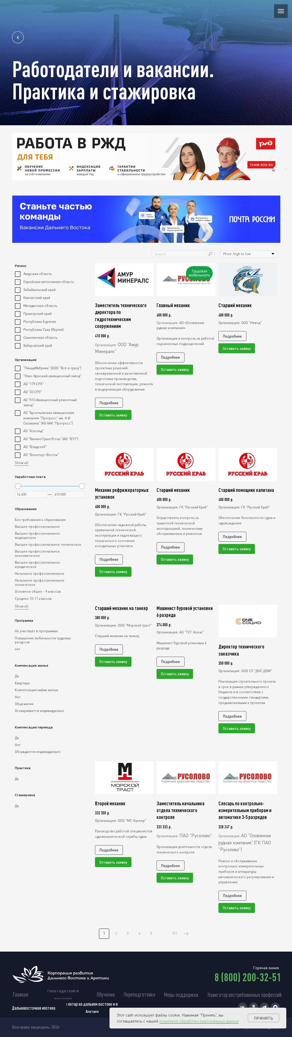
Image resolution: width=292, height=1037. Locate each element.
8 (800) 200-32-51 (247, 976)
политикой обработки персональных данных (199, 1020)
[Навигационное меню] (281, 11)
